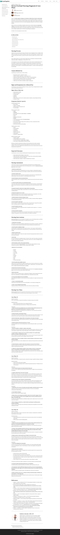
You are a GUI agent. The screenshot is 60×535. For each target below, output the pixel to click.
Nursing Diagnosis (19, 525)
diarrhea (25, 113)
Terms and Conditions (36, 531)
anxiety (16, 59)
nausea (22, 113)
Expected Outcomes (15, 41)
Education (46, 1)
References (13, 46)
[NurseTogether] (5, 1)
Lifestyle (54, 1)
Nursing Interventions (15, 43)
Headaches (15, 112)
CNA (38, 1)
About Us (33, 533)
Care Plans (42, 1)
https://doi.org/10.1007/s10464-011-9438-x (34, 489)
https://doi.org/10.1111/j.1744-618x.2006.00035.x (31, 504)
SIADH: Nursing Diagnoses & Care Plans (17, 526)
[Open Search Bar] (59, 1)
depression (20, 59)
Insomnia (14, 118)
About (56, 1)
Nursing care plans (14, 291)
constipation (29, 113)
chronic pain (13, 59)
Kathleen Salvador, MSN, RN (18, 10)
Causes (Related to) (15, 38)
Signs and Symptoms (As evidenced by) (18, 39)
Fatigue (14, 111)
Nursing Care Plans (15, 45)
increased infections (27, 119)
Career (50, 1)
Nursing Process (4, 4)
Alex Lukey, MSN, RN (17, 15)
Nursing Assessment (15, 42)
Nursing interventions (14, 219)
